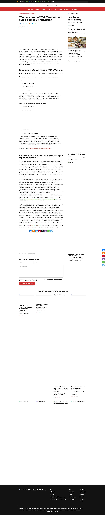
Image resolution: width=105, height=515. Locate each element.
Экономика (33, 13)
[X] (42, 231)
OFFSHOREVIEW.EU (37, 490)
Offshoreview (22, 13)
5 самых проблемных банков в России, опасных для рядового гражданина (77, 17)
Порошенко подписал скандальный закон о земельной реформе (41, 199)
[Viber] (45, 231)
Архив (51, 489)
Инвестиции (82, 491)
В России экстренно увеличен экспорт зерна (39, 148)
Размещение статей (54, 496)
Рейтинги (49, 9)
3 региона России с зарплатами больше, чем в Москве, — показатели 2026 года (61, 389)
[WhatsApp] (48, 231)
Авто (70, 489)
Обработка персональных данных (58, 499)
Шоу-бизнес (72, 499)
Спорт (81, 497)
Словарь (74, 9)
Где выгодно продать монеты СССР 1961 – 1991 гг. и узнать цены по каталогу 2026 (76, 256)
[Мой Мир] (36, 231)
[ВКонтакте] (30, 231)
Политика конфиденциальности (57, 497)
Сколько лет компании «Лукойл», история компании (78, 388)
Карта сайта (52, 494)
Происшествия (72, 497)
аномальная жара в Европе (35, 225)
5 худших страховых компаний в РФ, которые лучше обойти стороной (77, 29)
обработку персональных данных (54, 279)
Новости (30, 9)
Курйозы (82, 494)
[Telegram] (51, 231)
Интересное (82, 492)
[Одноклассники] (33, 231)
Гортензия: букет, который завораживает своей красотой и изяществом (26, 308)
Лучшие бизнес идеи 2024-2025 (42, 305)
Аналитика (71, 491)
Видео (43, 9)
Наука (70, 494)
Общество (71, 496)
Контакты (52, 492)
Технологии (82, 499)
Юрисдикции (83, 501)
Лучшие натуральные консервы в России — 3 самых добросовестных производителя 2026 (76, 52)
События (28, 13)
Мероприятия (58, 9)
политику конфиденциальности (30, 280)
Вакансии (71, 492)
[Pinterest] (39, 231)
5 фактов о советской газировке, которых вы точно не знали (76, 154)
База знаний (67, 9)
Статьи (37, 9)
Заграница (82, 489)
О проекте (52, 491)
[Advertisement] (41, 40)
